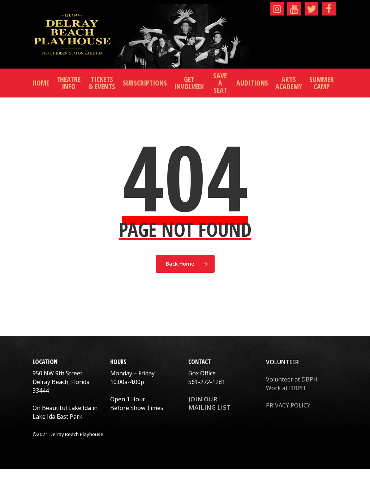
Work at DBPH (285, 388)
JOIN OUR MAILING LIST (209, 403)
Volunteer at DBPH (292, 379)
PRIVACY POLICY (288, 405)
